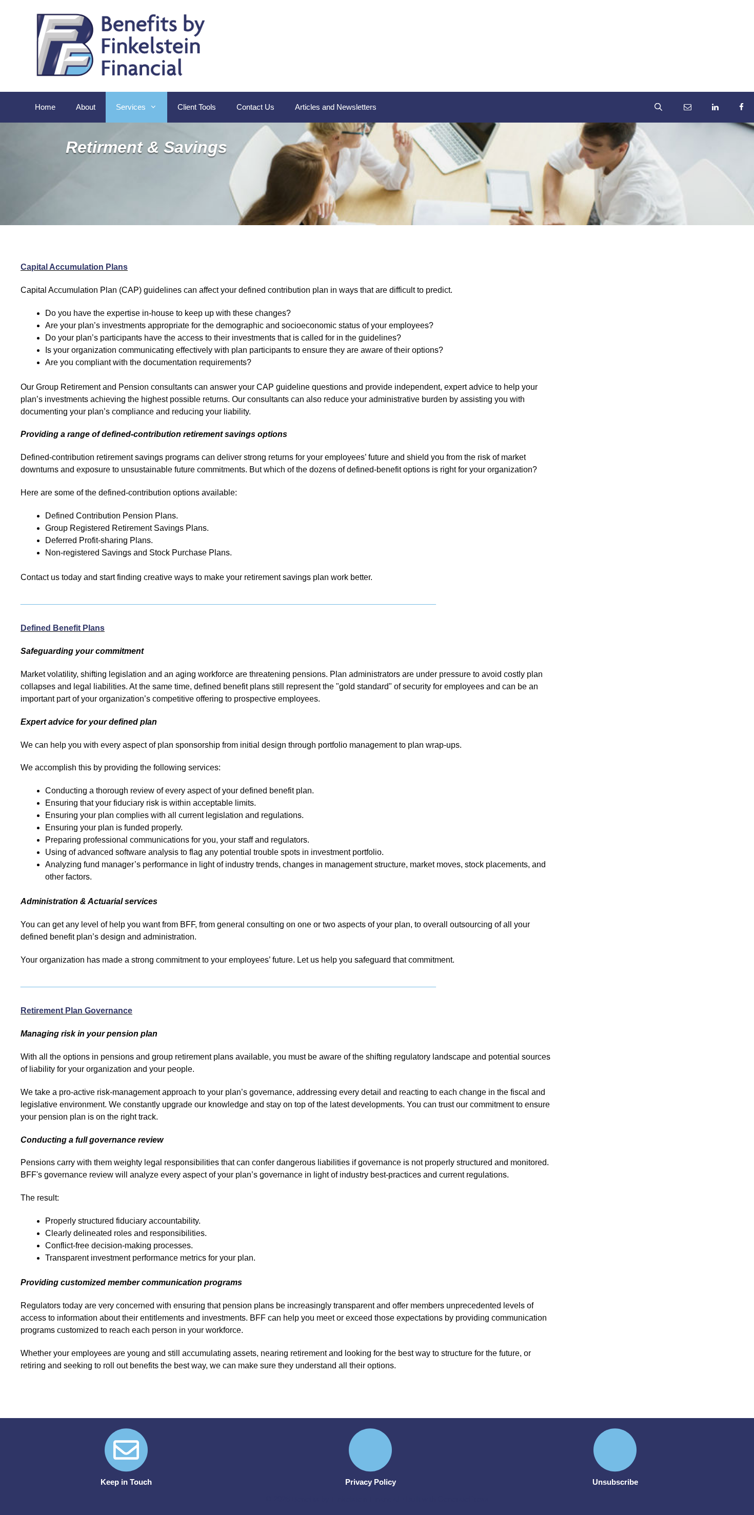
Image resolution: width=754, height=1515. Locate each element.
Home (45, 107)
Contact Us (255, 107)
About (85, 107)
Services (131, 107)
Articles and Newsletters (335, 107)
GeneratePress (463, 1498)
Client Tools (196, 107)
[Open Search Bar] (658, 107)
